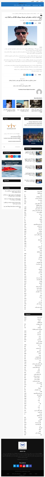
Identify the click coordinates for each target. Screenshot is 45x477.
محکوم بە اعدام (39, 288)
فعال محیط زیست (39, 264)
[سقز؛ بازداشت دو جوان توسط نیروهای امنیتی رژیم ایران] (39, 181)
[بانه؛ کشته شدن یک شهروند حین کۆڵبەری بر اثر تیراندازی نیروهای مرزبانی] (39, 153)
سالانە (41, 250)
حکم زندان (40, 229)
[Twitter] (27, 466)
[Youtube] (21, 466)
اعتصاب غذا (40, 200)
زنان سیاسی (40, 246)
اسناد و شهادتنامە (39, 196)
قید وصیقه (40, 269)
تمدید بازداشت (39, 226)
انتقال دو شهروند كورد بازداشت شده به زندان (22, 85)
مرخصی (40, 296)
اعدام (41, 201)
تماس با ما (22, 5)
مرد (41, 298)
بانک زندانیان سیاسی (38, 208)
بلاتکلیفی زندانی (39, 212)
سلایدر (41, 251)
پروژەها (40, 219)
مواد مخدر (38, 372)
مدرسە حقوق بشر (39, 291)
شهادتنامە (40, 257)
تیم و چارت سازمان (17, 5)
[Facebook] (30, 466)
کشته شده (40, 272)
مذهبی (41, 295)
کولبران (40, 281)
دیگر (41, 236)
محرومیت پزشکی (39, 286)
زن (41, 243)
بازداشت (40, 205)
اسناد (40, 325)
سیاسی (40, 253)
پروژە (41, 217)
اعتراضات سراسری (38, 198)
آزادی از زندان (39, 191)
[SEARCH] (4, 147)
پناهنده (41, 220)
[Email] (17, 466)
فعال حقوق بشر (39, 262)
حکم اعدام (40, 227)
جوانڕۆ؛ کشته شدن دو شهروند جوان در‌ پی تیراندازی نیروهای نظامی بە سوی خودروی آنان (29, 159)
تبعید (41, 222)
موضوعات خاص (39, 303)
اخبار (41, 15)
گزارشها (40, 283)
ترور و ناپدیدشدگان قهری (38, 224)
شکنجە (41, 255)
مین (41, 305)
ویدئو (41, 308)
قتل (41, 265)
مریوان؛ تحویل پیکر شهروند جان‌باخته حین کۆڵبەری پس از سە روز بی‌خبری (30, 174)
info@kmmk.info (25, 459)
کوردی (41, 1)
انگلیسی (32, 1)
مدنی (41, 293)
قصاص (41, 267)
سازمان (26, 5)
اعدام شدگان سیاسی (38, 203)
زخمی (41, 241)
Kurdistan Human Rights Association (35, 20)
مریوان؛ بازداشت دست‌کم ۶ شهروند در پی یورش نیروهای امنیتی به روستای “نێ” (30, 166)
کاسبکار (40, 270)
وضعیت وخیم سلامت (38, 307)
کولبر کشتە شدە (39, 279)
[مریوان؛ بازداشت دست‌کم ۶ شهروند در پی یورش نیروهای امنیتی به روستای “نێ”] (39, 167)
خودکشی (40, 231)
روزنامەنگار (40, 239)
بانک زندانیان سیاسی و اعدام (37, 210)
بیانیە (41, 215)
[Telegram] (14, 466)
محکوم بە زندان (39, 289)
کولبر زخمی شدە (39, 277)
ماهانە (41, 284)
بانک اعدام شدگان (39, 207)
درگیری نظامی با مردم (38, 234)
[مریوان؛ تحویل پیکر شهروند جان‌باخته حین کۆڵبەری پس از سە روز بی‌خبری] (39, 174)
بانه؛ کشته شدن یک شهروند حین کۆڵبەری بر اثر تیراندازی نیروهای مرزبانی (30, 152)
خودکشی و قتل (39, 232)
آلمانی (37, 1)
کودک (41, 274)
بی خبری (40, 213)
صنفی (41, 260)
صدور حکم (40, 258)
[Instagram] (24, 466)
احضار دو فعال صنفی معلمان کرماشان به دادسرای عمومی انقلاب (36, 110)
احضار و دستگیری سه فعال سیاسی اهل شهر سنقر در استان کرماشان (22, 80)
